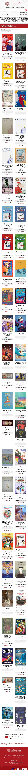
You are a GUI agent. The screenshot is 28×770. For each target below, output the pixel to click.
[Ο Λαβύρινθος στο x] (14, 753)
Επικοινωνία (14, 760)
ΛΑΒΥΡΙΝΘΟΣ (4, 766)
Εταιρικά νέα (21, 757)
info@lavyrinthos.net (14, 763)
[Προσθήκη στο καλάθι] (10, 58)
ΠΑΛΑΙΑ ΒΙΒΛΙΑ (8, 25)
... (21, 736)
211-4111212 (4, 14)
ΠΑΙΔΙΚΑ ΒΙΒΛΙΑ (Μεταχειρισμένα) (8, 26)
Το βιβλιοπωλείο (7, 755)
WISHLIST (18, 7)
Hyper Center (18, 766)
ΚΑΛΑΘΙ (12, 7)
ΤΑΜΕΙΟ (22, 7)
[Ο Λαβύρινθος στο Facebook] (11, 753)
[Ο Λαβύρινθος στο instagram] (17, 753)
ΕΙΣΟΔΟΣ (7, 7)
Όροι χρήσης (7, 757)
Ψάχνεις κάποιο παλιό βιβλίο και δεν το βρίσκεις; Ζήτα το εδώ (13, 744)
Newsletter (14, 757)
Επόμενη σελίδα (13, 738)
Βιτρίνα (2, 25)
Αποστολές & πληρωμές (18, 755)
